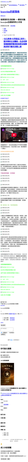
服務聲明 (16, 441)
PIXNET (7, 439)
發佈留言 (3, 334)
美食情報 (12, 25)
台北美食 (12, 319)
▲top (2, 322)
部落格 (5, 30)
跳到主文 (3, 15)
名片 (5, 32)
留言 (14, 313)
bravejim (3, 305)
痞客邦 (10, 313)
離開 (9, 459)
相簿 (5, 28)
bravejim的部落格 (10, 11)
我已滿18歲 (3, 459)
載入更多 (3, 325)
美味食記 (12, 318)
